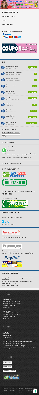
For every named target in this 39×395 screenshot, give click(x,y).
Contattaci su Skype (8, 224)
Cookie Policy (7, 366)
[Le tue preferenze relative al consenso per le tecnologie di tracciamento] (35, 391)
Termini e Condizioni (9, 370)
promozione (16, 237)
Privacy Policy (7, 362)
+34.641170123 (11, 150)
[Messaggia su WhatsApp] (4, 150)
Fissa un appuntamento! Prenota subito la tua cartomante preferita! (17, 252)
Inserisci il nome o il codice (10, 132)
